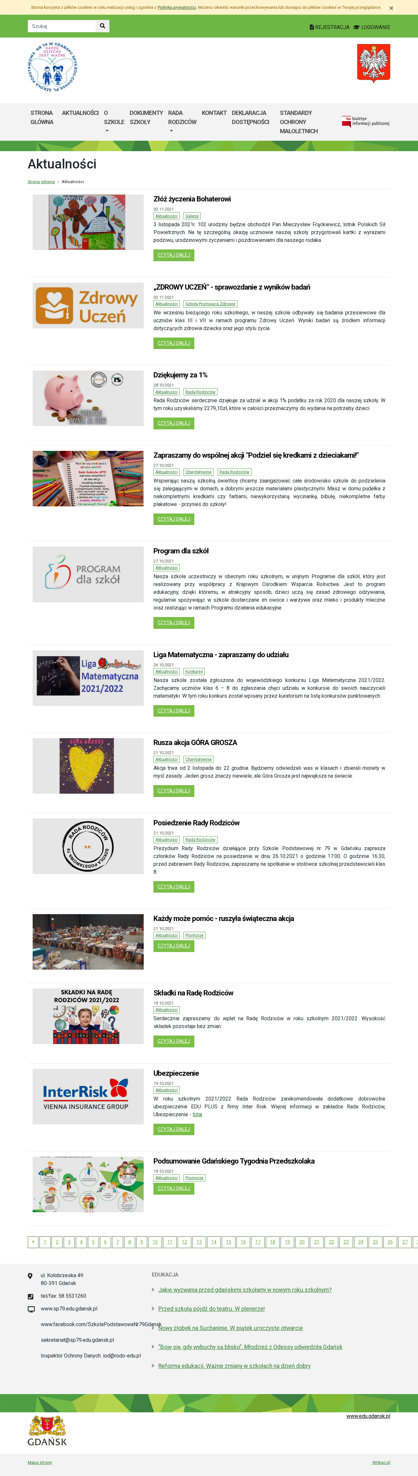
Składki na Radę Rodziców (193, 993)
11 (169, 1242)
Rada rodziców (182, 117)
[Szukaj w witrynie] (102, 26)
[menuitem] (114, 122)
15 (228, 1242)
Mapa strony (40, 1462)
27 (405, 1242)
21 (316, 1242)
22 (331, 1242)
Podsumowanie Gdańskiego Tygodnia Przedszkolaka (233, 1161)
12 (184, 1242)
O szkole (114, 117)
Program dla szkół (181, 551)
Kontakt (214, 112)
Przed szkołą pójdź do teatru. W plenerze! (211, 1309)
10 (155, 1242)
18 (272, 1242)
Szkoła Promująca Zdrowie (210, 303)
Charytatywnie (198, 471)
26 (390, 1242)
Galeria (192, 216)
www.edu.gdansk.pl (368, 1416)
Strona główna (41, 117)
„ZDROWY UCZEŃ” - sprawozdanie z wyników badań (231, 287)
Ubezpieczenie (176, 1073)
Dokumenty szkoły (146, 117)
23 (346, 1242)
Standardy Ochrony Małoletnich (299, 121)
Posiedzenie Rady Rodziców (196, 822)
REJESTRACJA (332, 27)
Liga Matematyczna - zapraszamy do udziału (220, 654)
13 (199, 1242)
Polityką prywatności (177, 7)
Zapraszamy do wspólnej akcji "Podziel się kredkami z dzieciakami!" (256, 455)
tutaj (197, 1114)
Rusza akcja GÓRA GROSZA (195, 742)
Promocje (194, 935)
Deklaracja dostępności (250, 117)
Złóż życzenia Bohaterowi (192, 199)
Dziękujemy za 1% (180, 375)
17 (258, 1242)
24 (360, 1242)
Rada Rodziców (200, 391)
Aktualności (80, 112)
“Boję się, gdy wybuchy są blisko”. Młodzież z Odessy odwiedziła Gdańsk (250, 1347)
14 (214, 1242)
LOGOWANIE (375, 27)
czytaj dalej (176, 255)
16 (243, 1242)
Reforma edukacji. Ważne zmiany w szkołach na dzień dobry (234, 1366)
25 (375, 1242)
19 (287, 1242)
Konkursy (194, 671)
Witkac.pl (381, 1462)
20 (302, 1242)
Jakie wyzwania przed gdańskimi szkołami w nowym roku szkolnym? (245, 1290)
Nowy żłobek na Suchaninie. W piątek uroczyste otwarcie (230, 1328)
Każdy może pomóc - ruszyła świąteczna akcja (223, 918)
